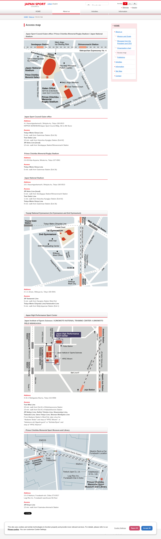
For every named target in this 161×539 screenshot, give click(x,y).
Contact (118, 76)
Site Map (119, 71)
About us (66, 11)
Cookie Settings (120, 528)
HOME (38, 11)
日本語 (49, 4)
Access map (121, 53)
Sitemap (126, 7)
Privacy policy (13, 529)
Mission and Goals (124, 36)
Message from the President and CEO (124, 42)
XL (135, 3)
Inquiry (134, 7)
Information (123, 11)
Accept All (147, 528)
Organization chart (124, 48)
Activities (94, 11)
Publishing (121, 57)
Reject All (134, 528)
